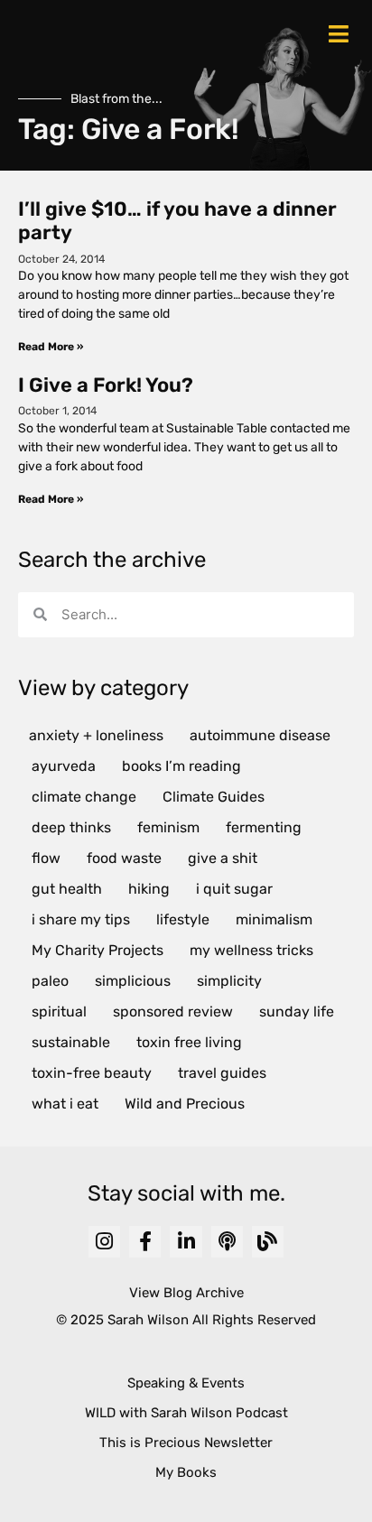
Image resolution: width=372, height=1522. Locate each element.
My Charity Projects (97, 950)
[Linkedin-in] (185, 1242)
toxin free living (189, 1042)
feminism (168, 827)
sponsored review (173, 1011)
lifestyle (182, 919)
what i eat (65, 1103)
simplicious (133, 980)
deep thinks (71, 827)
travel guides (222, 1072)
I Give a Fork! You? (105, 385)
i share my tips (81, 919)
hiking (149, 888)
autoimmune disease (260, 735)
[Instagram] (104, 1242)
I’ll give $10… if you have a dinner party (177, 221)
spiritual (59, 1011)
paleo (50, 980)
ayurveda (64, 766)
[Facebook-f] (145, 1242)
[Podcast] (227, 1242)
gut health (67, 888)
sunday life (296, 1011)
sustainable (71, 1042)
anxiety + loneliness (96, 735)
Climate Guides (214, 796)
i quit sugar (234, 888)
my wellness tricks (251, 950)
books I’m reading (181, 766)
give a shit (222, 858)
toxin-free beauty (92, 1072)
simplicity (229, 980)
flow (46, 858)
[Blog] (268, 1242)
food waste (124, 858)
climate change (84, 796)
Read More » (50, 346)
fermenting (264, 827)
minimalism (274, 919)
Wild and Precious (185, 1103)
